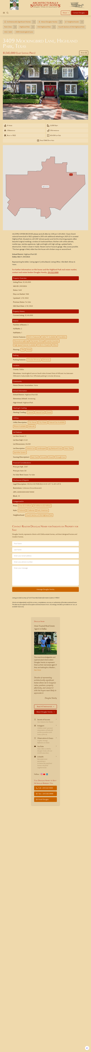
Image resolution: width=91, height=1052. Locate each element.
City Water (43, 422)
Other (55, 345)
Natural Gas (40, 412)
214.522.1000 (53, 272)
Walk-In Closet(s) (44, 345)
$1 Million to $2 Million (42, 506)
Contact (79, 13)
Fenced (43, 457)
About (64, 13)
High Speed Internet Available (24, 345)
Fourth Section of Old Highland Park (39, 515)
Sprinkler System (20, 452)
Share (83, 53)
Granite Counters (52, 341)
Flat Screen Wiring (37, 341)
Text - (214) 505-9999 (45, 794)
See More (37, 670)
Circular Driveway (34, 360)
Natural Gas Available (57, 422)
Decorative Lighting (21, 341)
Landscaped (41, 448)
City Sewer (32, 422)
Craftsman (31, 510)
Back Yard (34, 457)
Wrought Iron (60, 457)
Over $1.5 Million (25, 506)
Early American (42, 510)
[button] (45, 187)
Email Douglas (43, 799)
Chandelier (62, 337)
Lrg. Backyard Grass (55, 448)
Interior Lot (31, 448)
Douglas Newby (39, 621)
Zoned (48, 412)
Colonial (22, 510)
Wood (28, 350)
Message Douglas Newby (45, 589)
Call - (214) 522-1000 (45, 788)
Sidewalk (31, 426)
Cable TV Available (48, 337)
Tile (22, 350)
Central (30, 412)
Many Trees (68, 448)
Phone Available (20, 426)
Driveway (46, 360)
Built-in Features (33, 337)
